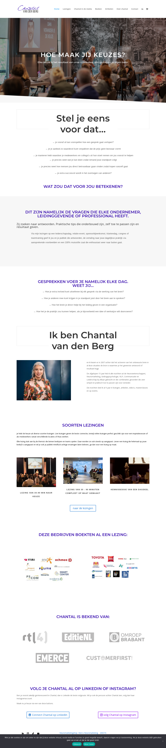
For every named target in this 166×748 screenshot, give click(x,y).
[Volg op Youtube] (38, 733)
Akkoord (76, 744)
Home (56, 9)
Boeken (98, 9)
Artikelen (109, 9)
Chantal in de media (83, 9)
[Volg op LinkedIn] (23, 733)
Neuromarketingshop (68, 733)
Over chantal (122, 9)
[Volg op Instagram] (28, 733)
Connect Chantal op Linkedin (49, 715)
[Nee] (162, 741)
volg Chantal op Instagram (119, 715)
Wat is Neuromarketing (88, 733)
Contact (134, 9)
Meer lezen (89, 744)
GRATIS (103, 733)
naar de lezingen (83, 508)
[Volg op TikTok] (33, 733)
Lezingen (67, 9)
